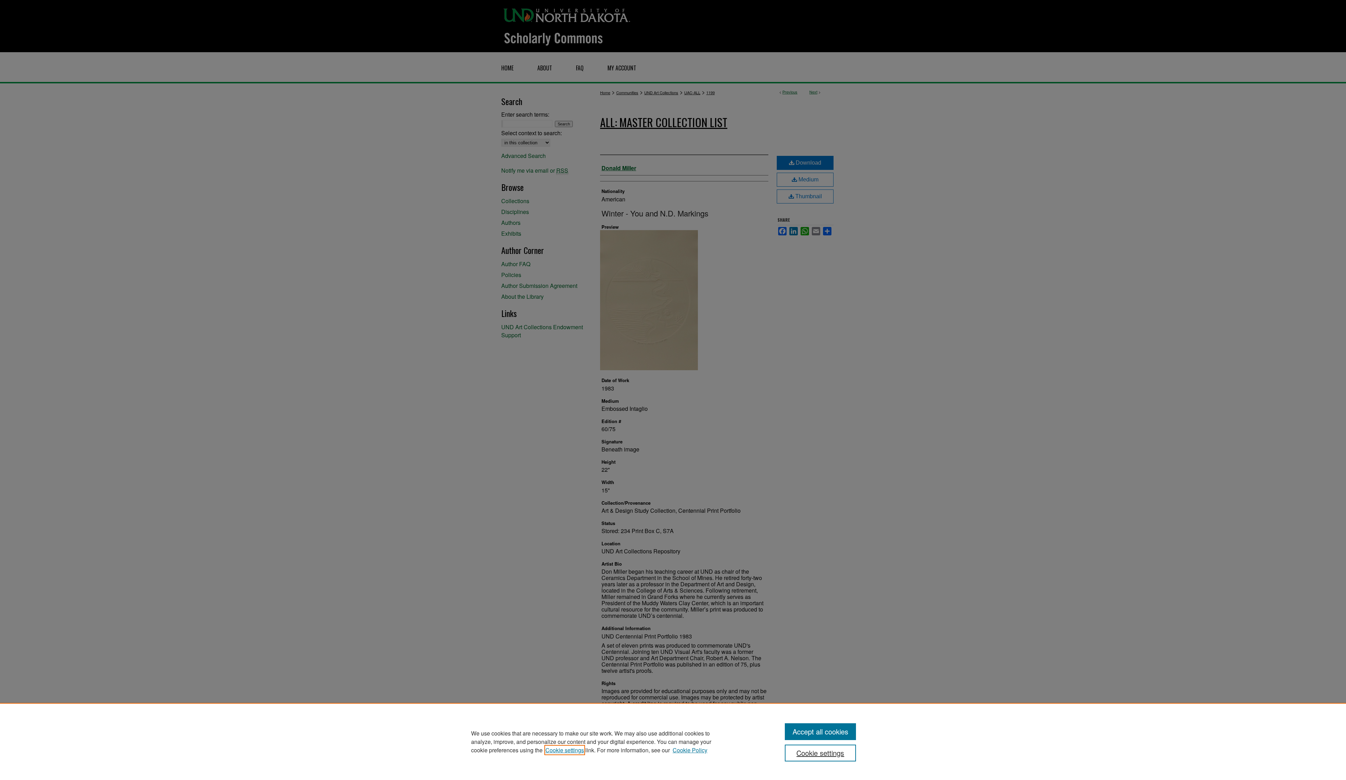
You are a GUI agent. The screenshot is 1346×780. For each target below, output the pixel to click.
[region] (673, 741)
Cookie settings (564, 750)
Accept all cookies (820, 731)
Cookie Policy (690, 750)
